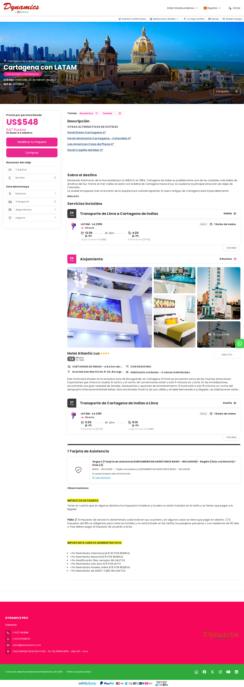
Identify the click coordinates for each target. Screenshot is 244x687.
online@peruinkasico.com (27, 645)
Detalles (232, 248)
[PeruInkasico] (220, 635)
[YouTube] (228, 671)
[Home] (196, 671)
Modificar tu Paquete (31, 142)
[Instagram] (220, 671)
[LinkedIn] (236, 671)
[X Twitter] (212, 671)
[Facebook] (204, 671)
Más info (73, 196)
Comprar (31, 153)
